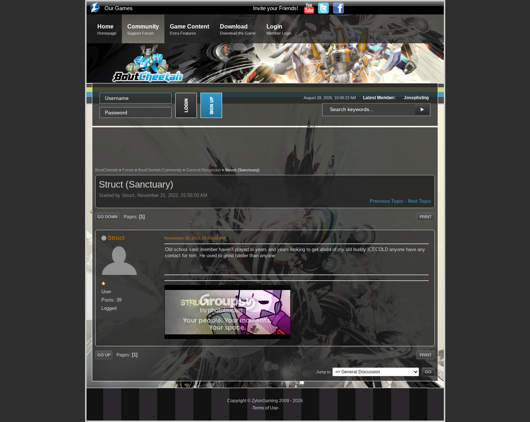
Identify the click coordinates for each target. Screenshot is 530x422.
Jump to (323, 372)
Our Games (119, 8)
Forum (128, 170)
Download (238, 29)
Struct (116, 238)
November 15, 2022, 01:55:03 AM (194, 238)
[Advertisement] (265, 146)
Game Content (189, 29)
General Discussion (203, 170)
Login (278, 29)
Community (143, 29)
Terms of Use (265, 407)
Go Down (107, 217)
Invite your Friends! (275, 8)
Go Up (103, 355)
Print (426, 217)
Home (106, 29)
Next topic (419, 201)
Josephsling (416, 97)
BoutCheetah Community (160, 170)
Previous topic (386, 201)
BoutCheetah (106, 170)
